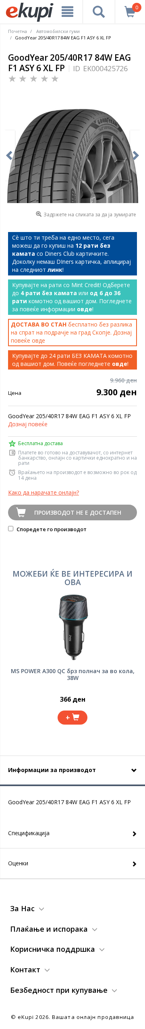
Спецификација (29, 833)
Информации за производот (52, 770)
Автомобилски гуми (58, 31)
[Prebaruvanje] (99, 11)
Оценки (18, 863)
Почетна (17, 31)
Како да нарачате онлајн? (43, 492)
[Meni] (67, 11)
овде (38, 340)
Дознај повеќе (28, 424)
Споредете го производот (51, 529)
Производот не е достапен (77, 512)
